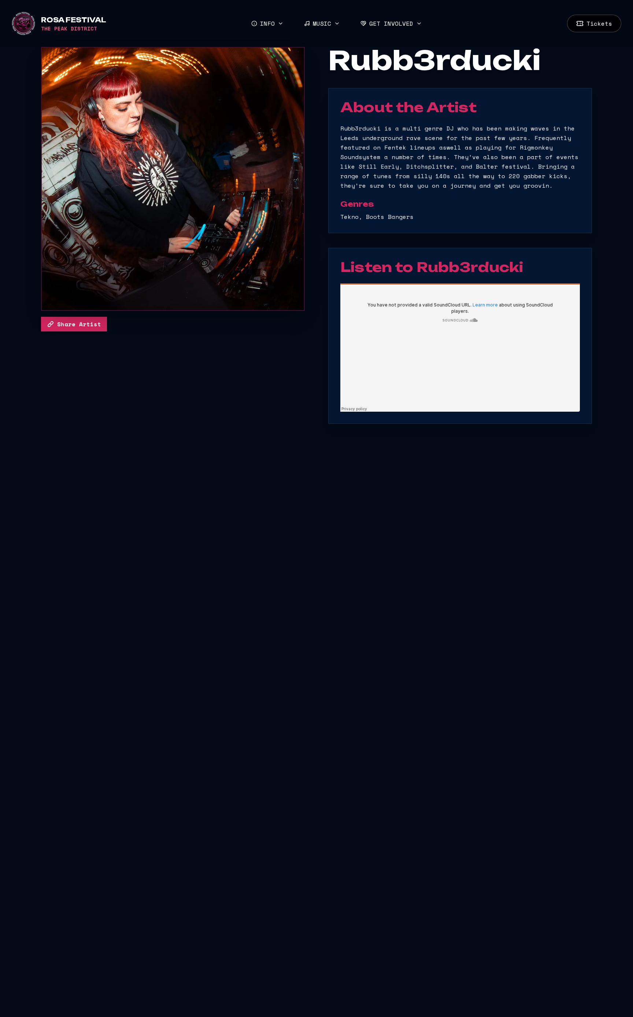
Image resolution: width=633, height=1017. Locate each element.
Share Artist (79, 324)
